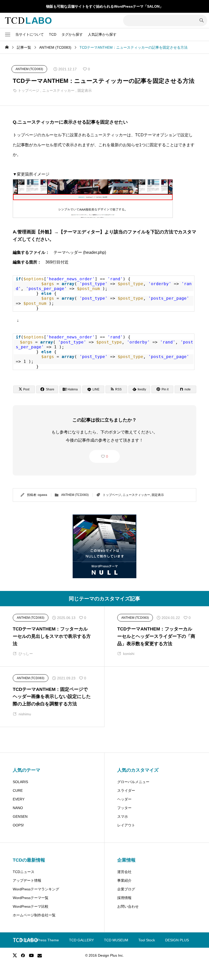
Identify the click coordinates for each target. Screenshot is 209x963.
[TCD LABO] (28, 20)
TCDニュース (23, 872)
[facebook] (23, 955)
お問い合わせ (128, 906)
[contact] (39, 955)
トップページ (28, 90)
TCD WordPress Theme (39, 940)
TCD (52, 34)
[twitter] (15, 955)
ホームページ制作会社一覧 (34, 915)
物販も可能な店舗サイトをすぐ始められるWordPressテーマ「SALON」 (104, 6)
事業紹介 (124, 880)
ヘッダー (124, 799)
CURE (18, 790)
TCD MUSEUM (116, 940)
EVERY (18, 799)
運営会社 (124, 872)
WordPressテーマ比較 (30, 906)
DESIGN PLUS (177, 940)
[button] (7, 34)
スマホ (122, 816)
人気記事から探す (102, 34)
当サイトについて (29, 34)
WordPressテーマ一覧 (30, 898)
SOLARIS (20, 782)
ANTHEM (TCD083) (75, 495)
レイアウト (126, 825)
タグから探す (72, 34)
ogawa (42, 495)
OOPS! (18, 825)
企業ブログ (126, 889)
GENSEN (20, 816)
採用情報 (124, 898)
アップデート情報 (27, 880)
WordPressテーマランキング (36, 889)
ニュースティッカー (58, 90)
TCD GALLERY (81, 940)
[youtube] (31, 955)
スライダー (126, 790)
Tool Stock (146, 940)
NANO (18, 808)
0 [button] (107, 456)
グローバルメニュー (133, 782)
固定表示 (84, 90)
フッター (124, 808)
